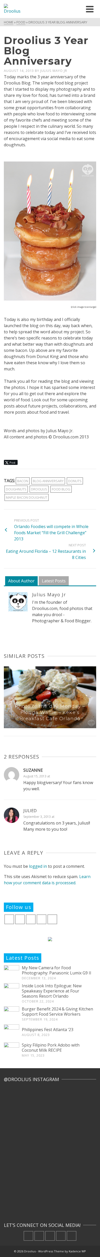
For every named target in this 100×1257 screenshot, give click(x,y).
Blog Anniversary (48, 481)
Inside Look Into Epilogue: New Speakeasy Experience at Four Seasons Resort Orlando (52, 991)
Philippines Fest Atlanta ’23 (48, 1029)
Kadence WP (77, 1251)
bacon (22, 481)
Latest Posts (54, 581)
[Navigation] (89, 9)
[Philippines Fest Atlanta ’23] (11, 1032)
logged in (38, 866)
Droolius (39, 489)
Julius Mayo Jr (53, 70)
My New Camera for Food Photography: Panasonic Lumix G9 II (56, 970)
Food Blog (61, 489)
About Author (21, 581)
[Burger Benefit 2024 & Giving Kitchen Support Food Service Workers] (11, 1014)
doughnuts (16, 489)
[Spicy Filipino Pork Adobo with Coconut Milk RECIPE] (11, 1050)
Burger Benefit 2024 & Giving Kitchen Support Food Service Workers (57, 1011)
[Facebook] (9, 919)
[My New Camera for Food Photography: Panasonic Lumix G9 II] (11, 973)
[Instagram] (31, 919)
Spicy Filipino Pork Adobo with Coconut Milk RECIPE (50, 1047)
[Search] (78, 9)
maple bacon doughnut (26, 497)
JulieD (30, 810)
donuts (75, 481)
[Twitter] (20, 919)
